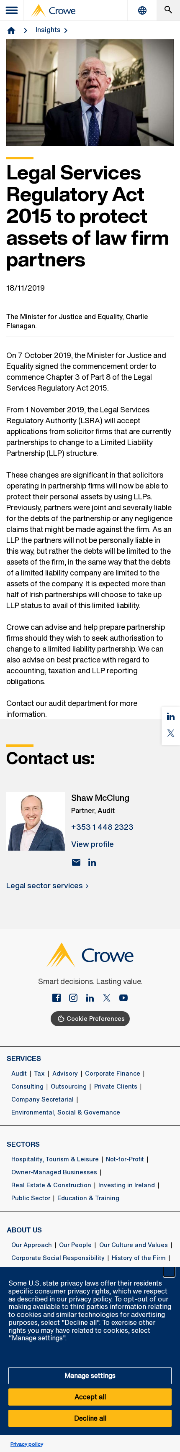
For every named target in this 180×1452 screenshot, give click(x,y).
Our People (75, 1245)
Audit (19, 1073)
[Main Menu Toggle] (12, 10)
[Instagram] (76, 999)
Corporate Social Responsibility (58, 1258)
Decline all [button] (90, 1418)
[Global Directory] (142, 10)
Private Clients (115, 1086)
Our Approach (31, 1245)
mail (76, 862)
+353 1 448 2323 (102, 826)
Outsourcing (69, 1086)
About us (24, 1230)
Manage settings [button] (90, 1375)
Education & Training (88, 1198)
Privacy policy (26, 1443)
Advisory (65, 1073)
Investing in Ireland (126, 1185)
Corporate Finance (112, 1073)
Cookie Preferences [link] (96, 1018)
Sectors (23, 1144)
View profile (92, 843)
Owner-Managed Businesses (54, 1172)
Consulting (27, 1086)
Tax (39, 1073)
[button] (169, 1271)
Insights (48, 30)
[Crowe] (53, 10)
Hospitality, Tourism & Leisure (55, 1159)
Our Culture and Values (133, 1245)
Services (24, 1058)
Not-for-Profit (125, 1159)
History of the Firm (139, 1258)
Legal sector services (44, 885)
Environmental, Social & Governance (65, 1112)
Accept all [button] (90, 1397)
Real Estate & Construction (51, 1185)
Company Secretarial (42, 1099)
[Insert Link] (59, 999)
